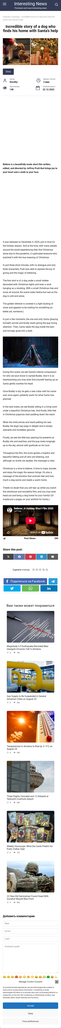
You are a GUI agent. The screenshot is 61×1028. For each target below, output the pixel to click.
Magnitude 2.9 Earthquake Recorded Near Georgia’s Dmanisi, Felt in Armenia (27, 647)
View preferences (30, 1021)
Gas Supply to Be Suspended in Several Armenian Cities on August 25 (26, 697)
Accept (30, 1005)
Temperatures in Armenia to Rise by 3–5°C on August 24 (29, 747)
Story (8, 71)
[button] (56, 981)
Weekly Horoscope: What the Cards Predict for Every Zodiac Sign (30, 847)
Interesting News (30, 3)
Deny (30, 1013)
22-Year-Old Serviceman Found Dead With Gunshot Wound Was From (28, 897)
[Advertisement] (30, 130)
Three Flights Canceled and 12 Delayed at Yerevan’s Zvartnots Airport (27, 797)
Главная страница (11, 17)
